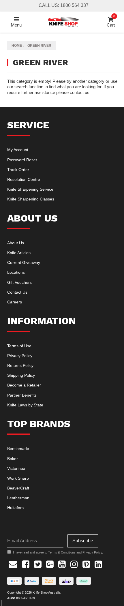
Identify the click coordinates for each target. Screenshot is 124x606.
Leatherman (18, 498)
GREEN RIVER (39, 46)
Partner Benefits (22, 395)
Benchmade (18, 448)
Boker (12, 458)
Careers (14, 302)
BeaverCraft (18, 488)
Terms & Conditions (62, 552)
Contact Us (17, 292)
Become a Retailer (24, 385)
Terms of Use (19, 346)
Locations (16, 272)
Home (17, 46)
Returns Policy (20, 365)
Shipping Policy (21, 375)
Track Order (18, 169)
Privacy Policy (19, 355)
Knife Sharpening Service (30, 189)
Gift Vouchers (19, 282)
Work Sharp (18, 478)
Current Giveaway (23, 262)
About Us (15, 243)
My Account (17, 149)
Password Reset (22, 159)
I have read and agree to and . (58, 552)
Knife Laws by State (25, 405)
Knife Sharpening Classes (30, 199)
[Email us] (13, 563)
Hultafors (15, 507)
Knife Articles (19, 252)
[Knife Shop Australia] (63, 21)
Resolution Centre (23, 179)
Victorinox (16, 468)
